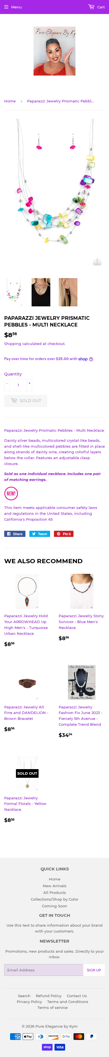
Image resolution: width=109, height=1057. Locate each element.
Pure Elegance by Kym (56, 1026)
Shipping (12, 343)
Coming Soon (54, 906)
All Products (54, 892)
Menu (16, 7)
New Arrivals (55, 886)
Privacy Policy (29, 1001)
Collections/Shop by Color (54, 899)
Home (10, 101)
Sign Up (94, 970)
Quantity (13, 374)
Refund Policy (48, 995)
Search (24, 995)
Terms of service (52, 1007)
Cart (100, 7)
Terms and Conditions (67, 1001)
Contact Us (77, 995)
